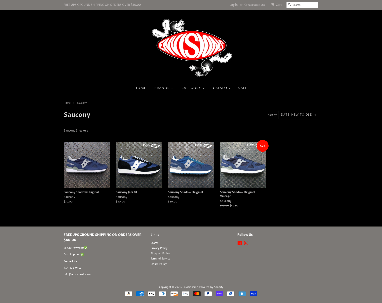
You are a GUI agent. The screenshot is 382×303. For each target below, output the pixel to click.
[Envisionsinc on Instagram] (246, 244)
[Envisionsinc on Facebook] (239, 244)
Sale (242, 88)
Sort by (272, 115)
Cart (279, 5)
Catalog (221, 88)
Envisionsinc (190, 287)
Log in (234, 5)
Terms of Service (160, 258)
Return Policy (159, 264)
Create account (254, 5)
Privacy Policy (159, 248)
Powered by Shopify (211, 287)
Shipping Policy (160, 253)
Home (140, 88)
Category (191, 88)
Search (155, 243)
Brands (162, 88)
